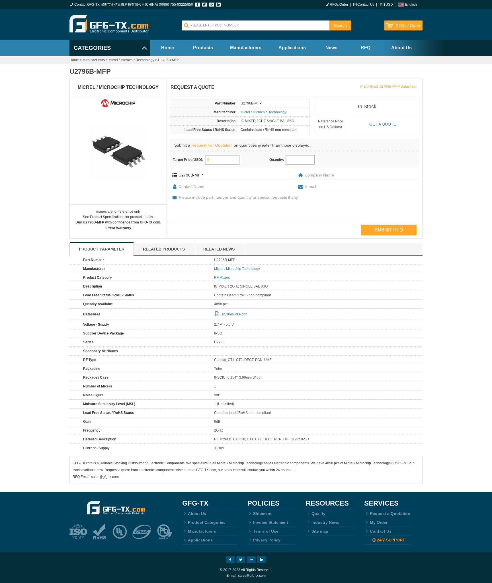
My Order (379, 522)
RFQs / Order (408, 26)
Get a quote (382, 124)
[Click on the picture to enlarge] (118, 153)
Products (203, 47)
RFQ (365, 47)
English (411, 5)
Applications (292, 47)
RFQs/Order (339, 5)
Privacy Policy (266, 540)
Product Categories (207, 522)
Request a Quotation (390, 513)
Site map (319, 531)
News (331, 47)
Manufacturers (245, 47)
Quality (318, 513)
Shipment (262, 513)
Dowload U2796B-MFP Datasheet (390, 87)
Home (167, 47)
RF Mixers (222, 278)
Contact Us (365, 5)
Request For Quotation (212, 145)
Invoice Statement (270, 522)
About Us (401, 47)
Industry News (325, 522)
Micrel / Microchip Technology (131, 60)
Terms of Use (265, 531)
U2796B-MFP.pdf (233, 314)
